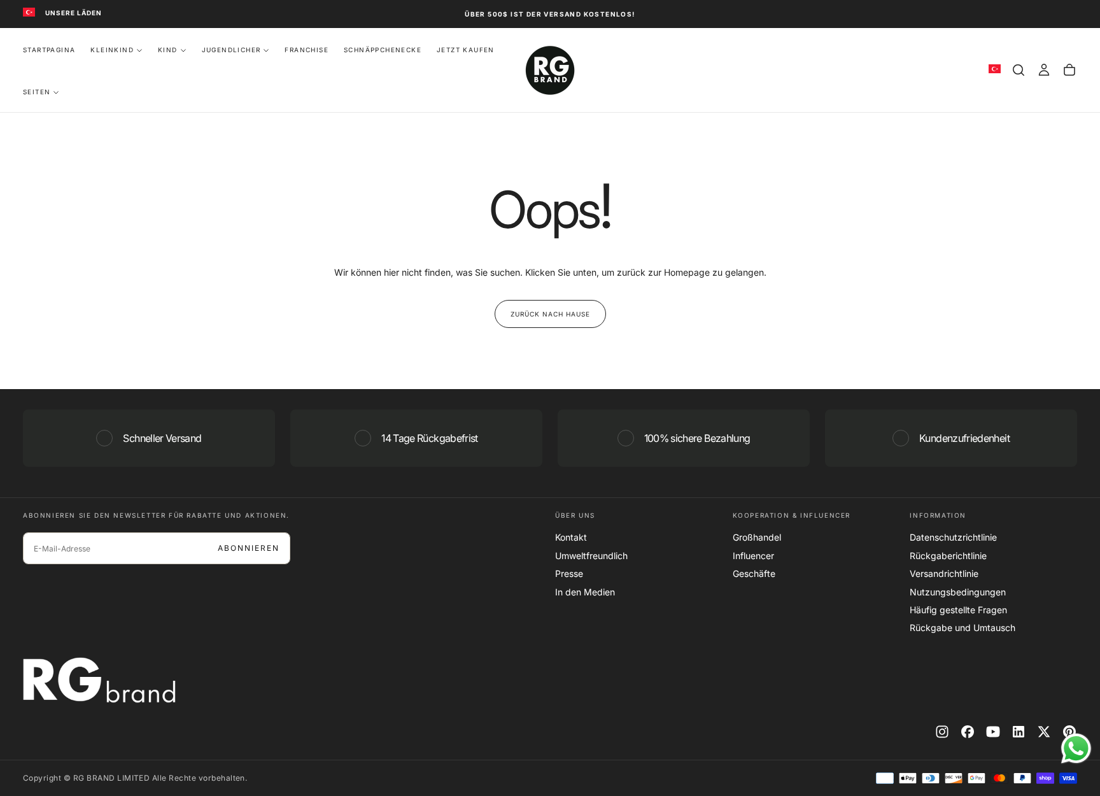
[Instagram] (942, 731)
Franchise (306, 49)
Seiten (36, 92)
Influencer (753, 555)
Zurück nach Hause (550, 314)
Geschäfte (754, 573)
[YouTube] (993, 731)
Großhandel (757, 537)
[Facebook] (967, 731)
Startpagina (49, 49)
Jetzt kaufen (466, 49)
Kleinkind (112, 49)
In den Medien (585, 591)
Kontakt (571, 537)
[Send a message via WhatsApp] (1076, 748)
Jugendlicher (231, 49)
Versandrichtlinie (944, 573)
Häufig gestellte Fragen (958, 609)
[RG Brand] (99, 680)
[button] (1018, 70)
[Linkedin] (1018, 731)
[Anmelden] (1044, 70)
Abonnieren (248, 548)
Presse (569, 573)
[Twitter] (1044, 731)
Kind (168, 49)
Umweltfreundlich (591, 555)
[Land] (29, 13)
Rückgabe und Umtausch (962, 627)
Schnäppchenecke (382, 49)
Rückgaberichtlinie (948, 555)
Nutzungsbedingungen (958, 591)
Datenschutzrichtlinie (953, 537)
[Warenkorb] (1069, 70)
